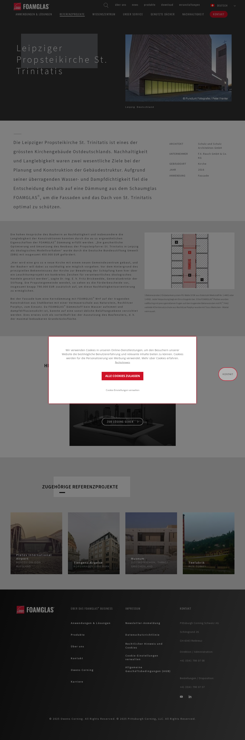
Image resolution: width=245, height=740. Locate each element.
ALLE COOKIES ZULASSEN (122, 376)
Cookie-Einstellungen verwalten (122, 390)
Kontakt (228, 374)
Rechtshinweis (122, 362)
